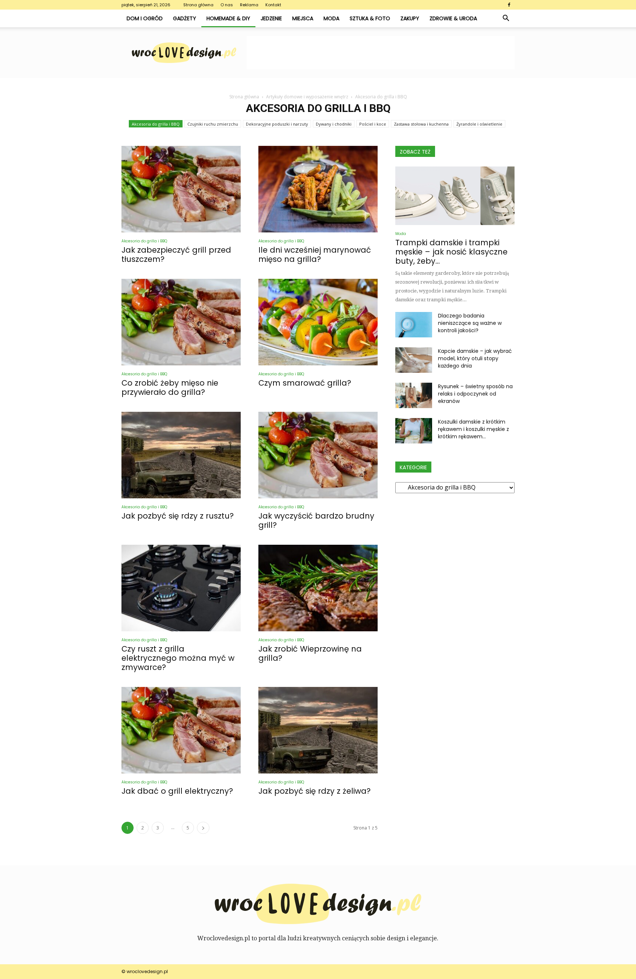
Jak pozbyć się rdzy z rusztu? (177, 515)
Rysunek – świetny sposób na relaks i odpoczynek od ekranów (475, 394)
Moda (331, 18)
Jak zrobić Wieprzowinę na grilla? (310, 653)
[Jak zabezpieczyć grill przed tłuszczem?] (181, 189)
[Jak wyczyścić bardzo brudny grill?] (318, 455)
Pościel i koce (372, 124)
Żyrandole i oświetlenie (479, 124)
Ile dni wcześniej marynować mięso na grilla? (314, 254)
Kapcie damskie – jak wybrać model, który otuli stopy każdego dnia (475, 358)
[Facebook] (509, 5)
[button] (506, 18)
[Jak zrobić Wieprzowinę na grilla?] (318, 588)
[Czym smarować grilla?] (318, 322)
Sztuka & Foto (370, 18)
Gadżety (184, 18)
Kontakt (273, 5)
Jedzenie (271, 18)
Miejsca (302, 18)
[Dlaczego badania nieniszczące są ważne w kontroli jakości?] (413, 324)
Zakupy (409, 18)
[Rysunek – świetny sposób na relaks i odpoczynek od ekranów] (413, 395)
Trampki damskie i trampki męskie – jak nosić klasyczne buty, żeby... (451, 251)
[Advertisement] (381, 52)
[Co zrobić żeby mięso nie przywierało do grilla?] (181, 322)
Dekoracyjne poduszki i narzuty (277, 124)
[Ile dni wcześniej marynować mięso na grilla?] (318, 189)
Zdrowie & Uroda (453, 18)
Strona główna (198, 5)
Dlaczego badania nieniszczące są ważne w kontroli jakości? (470, 323)
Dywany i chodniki (333, 124)
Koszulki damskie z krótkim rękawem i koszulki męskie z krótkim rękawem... (473, 429)
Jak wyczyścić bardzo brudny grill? (316, 520)
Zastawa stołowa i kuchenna (421, 124)
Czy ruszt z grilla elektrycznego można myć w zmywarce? (177, 658)
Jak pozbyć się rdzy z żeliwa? (314, 791)
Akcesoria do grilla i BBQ (156, 124)
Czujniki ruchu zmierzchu (212, 124)
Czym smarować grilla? (304, 383)
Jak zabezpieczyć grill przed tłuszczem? (176, 254)
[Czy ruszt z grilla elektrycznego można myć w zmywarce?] (181, 588)
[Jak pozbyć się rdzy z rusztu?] (181, 455)
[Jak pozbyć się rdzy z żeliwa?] (318, 730)
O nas (226, 5)
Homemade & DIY (228, 18)
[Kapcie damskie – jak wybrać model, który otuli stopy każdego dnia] (413, 360)
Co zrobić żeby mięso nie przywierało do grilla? (169, 387)
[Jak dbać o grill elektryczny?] (181, 730)
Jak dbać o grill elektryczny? (177, 791)
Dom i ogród (145, 18)
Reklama (249, 5)
